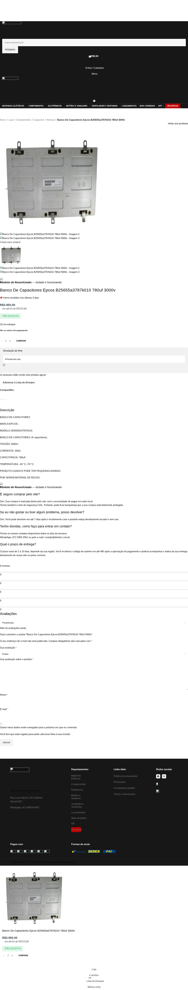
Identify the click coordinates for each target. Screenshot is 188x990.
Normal (50, 120)
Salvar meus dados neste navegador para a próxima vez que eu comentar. (38, 727)
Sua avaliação (8, 647)
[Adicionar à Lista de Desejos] (6, 962)
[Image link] (19, 777)
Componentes (23, 120)
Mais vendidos (78, 818)
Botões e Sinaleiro (76, 797)
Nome (4, 695)
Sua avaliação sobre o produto (16, 659)
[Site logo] (11, 30)
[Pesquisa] (94, 95)
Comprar (21, 341)
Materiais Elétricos (76, 777)
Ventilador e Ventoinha (77, 805)
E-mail (4, 709)
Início (3, 120)
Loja (11, 120)
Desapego (76, 829)
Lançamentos (78, 812)
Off (72, 823)
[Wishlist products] (94, 62)
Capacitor (39, 120)
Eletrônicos (77, 790)
